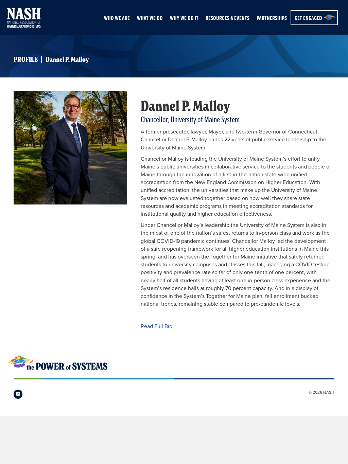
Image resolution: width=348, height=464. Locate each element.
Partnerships (272, 18)
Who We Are (117, 18)
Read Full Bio (156, 326)
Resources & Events (227, 18)
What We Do (150, 18)
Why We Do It (184, 18)
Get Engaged (308, 18)
